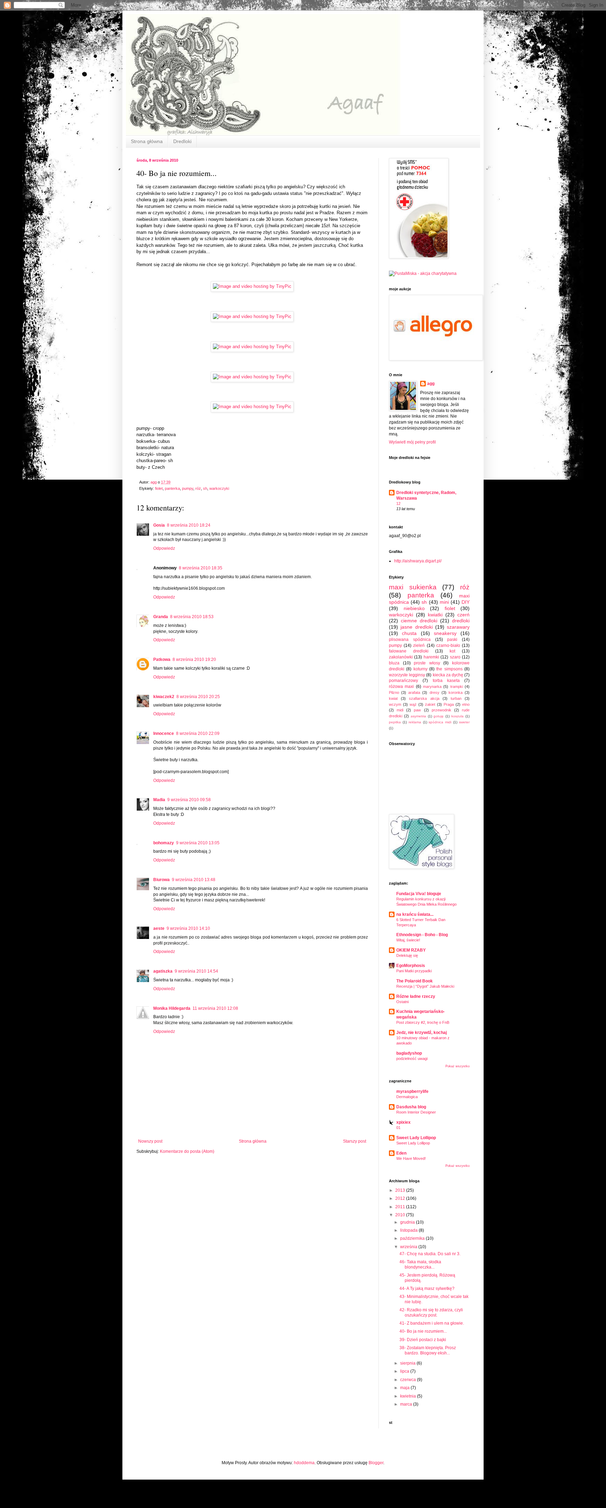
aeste (158, 928)
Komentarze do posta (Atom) (187, 1151)
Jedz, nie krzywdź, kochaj (421, 1032)
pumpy (187, 488)
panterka (172, 488)
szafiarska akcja (424, 698)
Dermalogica (407, 1097)
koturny (420, 669)
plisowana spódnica (410, 639)
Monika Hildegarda (171, 1008)
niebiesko (414, 608)
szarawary (458, 627)
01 (398, 1127)
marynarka (432, 686)
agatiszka (163, 971)
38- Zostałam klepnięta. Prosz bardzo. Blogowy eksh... (427, 1350)
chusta (409, 633)
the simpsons (449, 669)
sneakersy (445, 633)
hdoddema (304, 1462)
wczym (395, 704)
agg (431, 383)
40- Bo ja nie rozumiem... (423, 1331)
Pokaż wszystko (457, 1066)
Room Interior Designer (416, 1112)
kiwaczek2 (163, 696)
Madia (159, 799)
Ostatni (402, 1002)
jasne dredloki (416, 627)
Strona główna (147, 141)
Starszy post (354, 1141)
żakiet (430, 704)
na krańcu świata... (414, 914)
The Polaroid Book (414, 981)
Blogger (376, 1462)
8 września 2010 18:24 (188, 525)
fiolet (159, 488)
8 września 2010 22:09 (198, 733)
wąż (413, 704)
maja (405, 1387)
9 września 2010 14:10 (188, 928)
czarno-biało (448, 645)
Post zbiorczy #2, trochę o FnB (422, 1022)
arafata (414, 692)
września (409, 1246)
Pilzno (394, 692)
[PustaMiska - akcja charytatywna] (423, 273)
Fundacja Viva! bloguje (418, 893)
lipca (405, 1371)
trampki (456, 686)
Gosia (159, 525)
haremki (431, 657)
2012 (400, 1198)
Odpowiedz (164, 548)
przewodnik (441, 710)
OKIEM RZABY (411, 950)
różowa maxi (401, 686)
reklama (415, 722)
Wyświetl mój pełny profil (412, 442)
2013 (400, 1190)
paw (417, 710)
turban (456, 698)
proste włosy (427, 663)
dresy (434, 692)
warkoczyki (219, 488)
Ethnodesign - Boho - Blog (422, 934)
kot (452, 651)
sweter (464, 722)
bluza (394, 663)
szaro (455, 657)
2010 (400, 1214)
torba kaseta (446, 680)
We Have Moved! (411, 1158)
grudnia (408, 1222)
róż (198, 488)
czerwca (408, 1379)
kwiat (393, 698)
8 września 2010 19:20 (194, 659)
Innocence (163, 733)
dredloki (461, 620)
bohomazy (163, 842)
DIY (466, 602)
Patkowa (161, 659)
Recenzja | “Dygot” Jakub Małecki (425, 986)
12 (398, 503)
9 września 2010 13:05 (198, 842)
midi (400, 710)
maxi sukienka (413, 587)
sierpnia (408, 1363)
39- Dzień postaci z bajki (422, 1339)
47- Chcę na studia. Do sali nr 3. (429, 1253)
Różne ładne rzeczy (415, 996)
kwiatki (435, 614)
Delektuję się (407, 955)
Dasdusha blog (411, 1106)
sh (205, 488)
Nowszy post (150, 1141)
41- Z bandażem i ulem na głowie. (431, 1323)
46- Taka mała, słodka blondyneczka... (420, 1264)
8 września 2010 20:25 (198, 696)
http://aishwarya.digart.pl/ (418, 561)
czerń (463, 614)
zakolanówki (401, 657)
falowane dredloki (409, 651)
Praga (449, 704)
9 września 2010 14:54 (196, 971)
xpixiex (403, 1122)
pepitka (395, 722)
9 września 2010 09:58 (189, 799)
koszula (457, 716)
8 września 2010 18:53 (192, 616)
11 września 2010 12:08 (215, 1008)
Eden (401, 1153)
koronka (456, 692)
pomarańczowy (403, 680)
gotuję (438, 716)
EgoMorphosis (410, 965)
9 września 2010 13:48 (193, 879)
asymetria (418, 716)
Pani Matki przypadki (414, 971)
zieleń (419, 645)
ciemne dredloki (419, 620)
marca (406, 1404)
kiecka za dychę (448, 674)
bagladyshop (409, 1053)
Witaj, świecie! (408, 940)
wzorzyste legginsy (407, 674)
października (413, 1238)
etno (466, 704)
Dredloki (182, 141)
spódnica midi (440, 722)
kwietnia (408, 1396)
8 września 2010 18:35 (200, 568)
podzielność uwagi (411, 1058)
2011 (400, 1206)
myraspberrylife (412, 1091)
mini (444, 602)
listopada (409, 1230)
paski (452, 639)
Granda (160, 616)
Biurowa (161, 879)
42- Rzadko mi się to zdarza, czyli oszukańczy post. (431, 1312)
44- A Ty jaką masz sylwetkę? (426, 1288)
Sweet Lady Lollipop (416, 1137)
